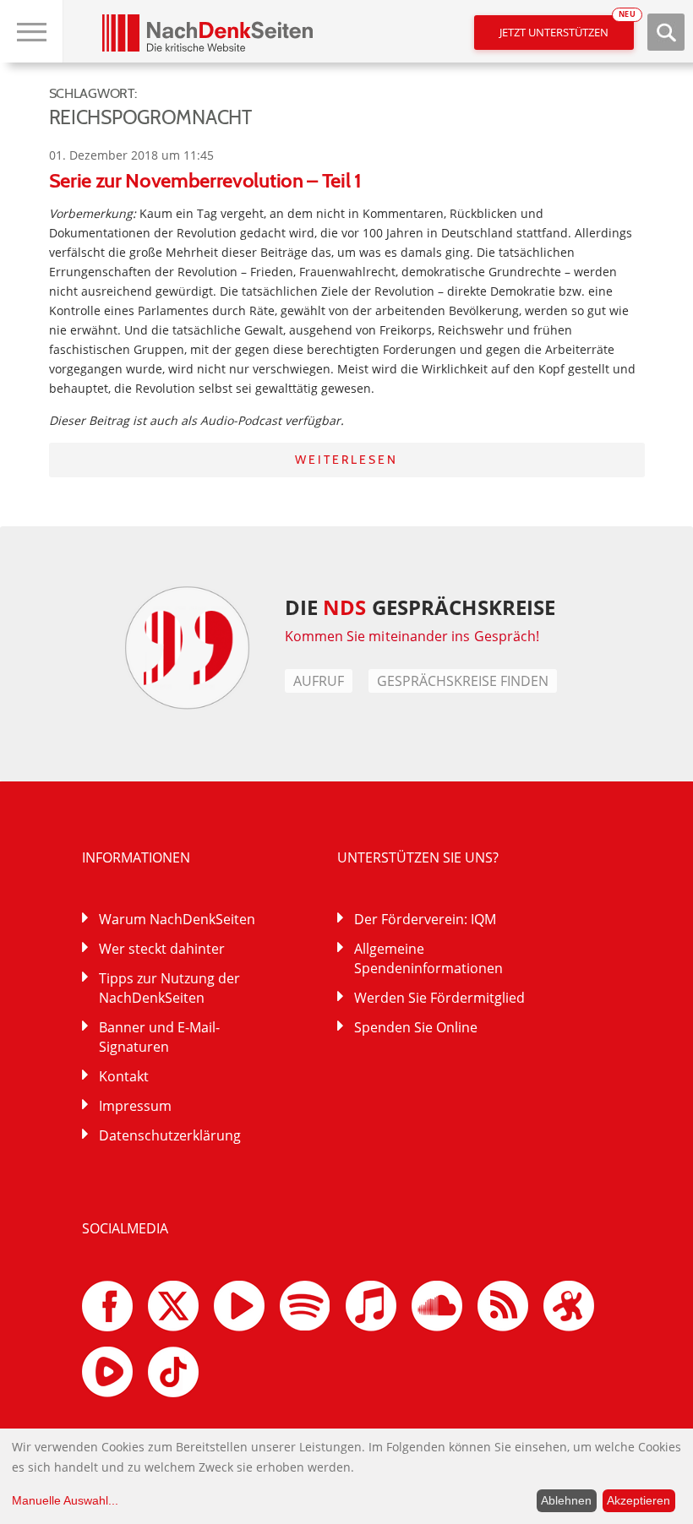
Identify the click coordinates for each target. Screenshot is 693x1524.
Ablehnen (566, 1500)
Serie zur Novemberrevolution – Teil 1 (205, 180)
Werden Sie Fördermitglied (439, 997)
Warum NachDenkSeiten (177, 919)
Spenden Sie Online (415, 1027)
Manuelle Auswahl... (65, 1500)
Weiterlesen (346, 459)
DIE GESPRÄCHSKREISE (420, 607)
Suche (666, 32)
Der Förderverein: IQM (425, 919)
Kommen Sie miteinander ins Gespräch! (412, 636)
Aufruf (318, 681)
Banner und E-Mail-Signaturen (159, 1037)
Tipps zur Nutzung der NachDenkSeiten (169, 988)
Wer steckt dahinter (162, 948)
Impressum (135, 1106)
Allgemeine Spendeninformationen (428, 958)
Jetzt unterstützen (566, 27)
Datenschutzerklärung (170, 1135)
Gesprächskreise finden (462, 681)
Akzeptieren (638, 1500)
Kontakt (124, 1076)
